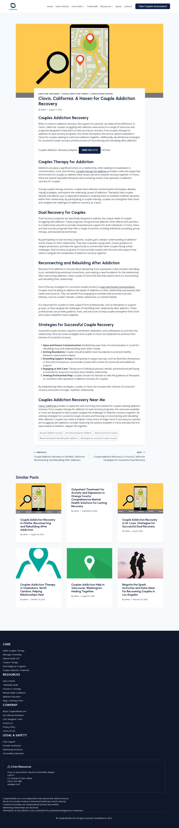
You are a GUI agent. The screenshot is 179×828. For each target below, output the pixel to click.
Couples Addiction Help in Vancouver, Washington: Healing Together (87, 588)
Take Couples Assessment (152, 6)
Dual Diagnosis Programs (14, 666)
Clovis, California (47, 405)
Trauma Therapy (10, 662)
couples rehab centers (101, 94)
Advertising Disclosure (13, 749)
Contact (128, 6)
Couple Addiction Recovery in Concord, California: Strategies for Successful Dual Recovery (119, 456)
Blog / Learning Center (13, 700)
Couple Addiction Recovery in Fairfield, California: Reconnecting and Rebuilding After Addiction (59, 456)
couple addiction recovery (51, 433)
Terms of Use (9, 731)
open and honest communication (117, 286)
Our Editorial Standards (13, 715)
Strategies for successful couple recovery (99, 438)
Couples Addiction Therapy (75, 94)
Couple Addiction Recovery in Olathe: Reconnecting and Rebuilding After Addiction (37, 524)
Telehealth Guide (10, 685)
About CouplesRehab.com (14, 711)
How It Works (62, 6)
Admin (43, 109)
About (119, 6)
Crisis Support (9, 741)
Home (50, 6)
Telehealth (92, 6)
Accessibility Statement (13, 753)
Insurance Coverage (12, 688)
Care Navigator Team (12, 719)
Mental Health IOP (11, 658)
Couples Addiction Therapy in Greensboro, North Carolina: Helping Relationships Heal (37, 589)
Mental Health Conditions (14, 692)
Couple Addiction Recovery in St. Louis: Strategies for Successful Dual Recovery (139, 523)
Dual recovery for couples (106, 433)
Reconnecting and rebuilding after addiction (58, 438)
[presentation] (38, 498)
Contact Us (8, 723)
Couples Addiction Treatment (16, 670)
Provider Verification (12, 745)
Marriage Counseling (12, 654)
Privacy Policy (9, 727)
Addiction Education (12, 696)
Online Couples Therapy (13, 650)
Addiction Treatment (49, 94)
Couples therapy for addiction (91, 171)
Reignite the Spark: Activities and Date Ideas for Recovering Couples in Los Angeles (138, 589)
